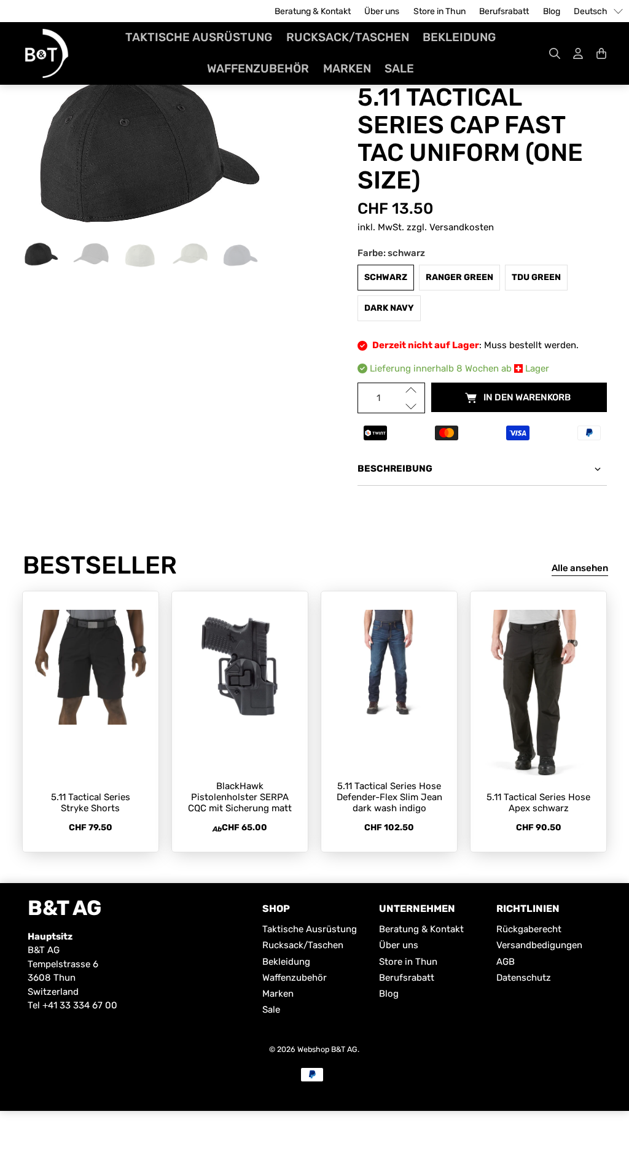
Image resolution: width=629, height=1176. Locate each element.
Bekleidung (459, 37)
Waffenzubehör (258, 68)
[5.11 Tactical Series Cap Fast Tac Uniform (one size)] (147, 147)
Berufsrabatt (504, 11)
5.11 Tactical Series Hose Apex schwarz (538, 803)
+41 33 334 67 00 (79, 1005)
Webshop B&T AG (327, 1049)
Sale (399, 68)
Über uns (381, 11)
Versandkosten (461, 227)
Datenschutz (523, 977)
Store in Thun (439, 11)
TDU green (536, 277)
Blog (551, 11)
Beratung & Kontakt (313, 11)
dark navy (389, 308)
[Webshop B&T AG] (46, 53)
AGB (505, 961)
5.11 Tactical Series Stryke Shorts (90, 803)
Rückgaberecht (528, 929)
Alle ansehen (580, 568)
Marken (347, 68)
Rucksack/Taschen (347, 37)
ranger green (459, 277)
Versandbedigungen (539, 945)
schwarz (385, 277)
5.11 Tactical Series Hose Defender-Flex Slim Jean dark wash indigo (389, 797)
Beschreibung (394, 468)
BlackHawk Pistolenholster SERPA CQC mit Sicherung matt (240, 797)
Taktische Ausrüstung (198, 37)
